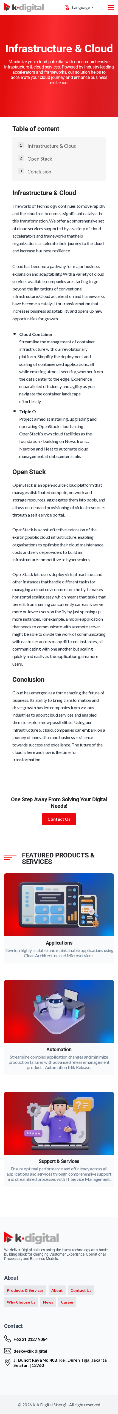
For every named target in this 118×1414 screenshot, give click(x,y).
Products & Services (25, 1290)
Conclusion (39, 172)
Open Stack (39, 159)
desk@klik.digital (30, 1350)
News (48, 1302)
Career (67, 1302)
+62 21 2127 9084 (30, 1339)
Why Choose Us (21, 1302)
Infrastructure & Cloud (52, 146)
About (57, 1290)
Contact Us (59, 819)
